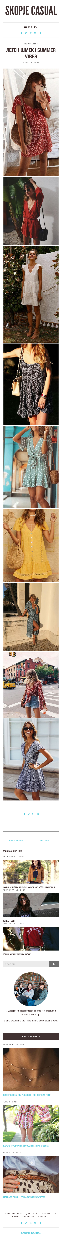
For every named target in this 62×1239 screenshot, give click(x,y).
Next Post (45, 840)
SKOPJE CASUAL (31, 10)
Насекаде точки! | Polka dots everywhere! (24, 1197)
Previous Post (16, 840)
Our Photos (14, 1214)
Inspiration (31, 44)
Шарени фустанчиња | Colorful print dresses (26, 1145)
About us (28, 1217)
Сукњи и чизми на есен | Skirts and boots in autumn (29, 887)
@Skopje (31, 1214)
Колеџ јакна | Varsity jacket (17, 954)
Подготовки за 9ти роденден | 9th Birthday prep (26, 1095)
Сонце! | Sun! (9, 921)
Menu (32, 26)
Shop (15, 1217)
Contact (44, 1217)
